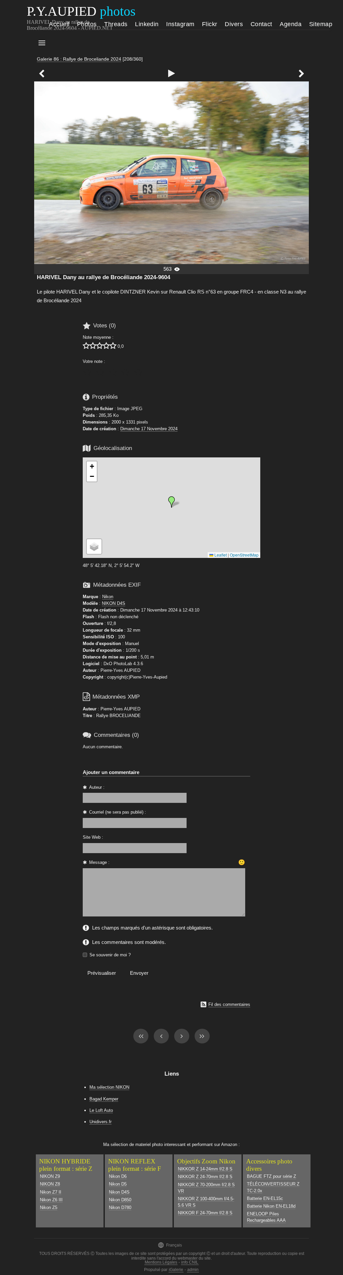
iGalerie (176, 1270)
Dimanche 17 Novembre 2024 (149, 428)
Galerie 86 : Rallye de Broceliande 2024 (79, 59)
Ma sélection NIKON (109, 1087)
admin (193, 1270)
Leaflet (220, 555)
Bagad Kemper (103, 1098)
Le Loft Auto (101, 1110)
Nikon (107, 596)
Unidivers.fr (100, 1121)
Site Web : (93, 837)
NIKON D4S (113, 603)
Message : (99, 862)
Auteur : (97, 787)
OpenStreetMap (244, 555)
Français (170, 1245)
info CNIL (189, 1262)
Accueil (59, 24)
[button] (171, 502)
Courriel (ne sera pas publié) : (117, 812)
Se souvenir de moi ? (110, 954)
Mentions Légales (161, 1262)
